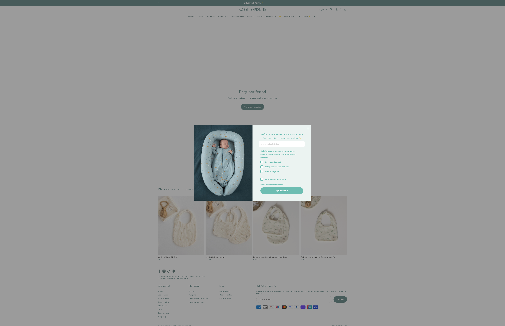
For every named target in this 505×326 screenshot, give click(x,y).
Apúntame (282, 190)
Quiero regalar (272, 171)
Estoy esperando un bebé (277, 167)
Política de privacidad (276, 179)
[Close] (308, 128)
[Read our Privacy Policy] (301, 185)
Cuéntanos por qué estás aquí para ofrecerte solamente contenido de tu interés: (278, 154)
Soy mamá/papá (273, 162)
